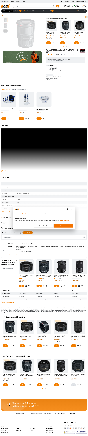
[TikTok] (79, 425)
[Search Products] (58, 6)
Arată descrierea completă (9, 171)
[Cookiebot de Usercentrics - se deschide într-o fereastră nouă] (67, 209)
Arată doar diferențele (8, 268)
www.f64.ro (24, 307)
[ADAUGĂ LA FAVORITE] (56, 43)
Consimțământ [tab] (23, 214)
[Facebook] (65, 425)
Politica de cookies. (65, 220)
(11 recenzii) (57, 54)
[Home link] (2, 15)
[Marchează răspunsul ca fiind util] (17, 251)
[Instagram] (68, 425)
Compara (73, 54)
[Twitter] (75, 425)
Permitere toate (63, 225)
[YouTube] (72, 425)
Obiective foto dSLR (18, 15)
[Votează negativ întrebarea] (4, 252)
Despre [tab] (64, 214)
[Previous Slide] (46, 25)
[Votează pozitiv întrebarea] (4, 246)
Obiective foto (8, 15)
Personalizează (43, 225)
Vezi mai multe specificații (9, 211)
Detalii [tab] (44, 214)
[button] (54, 6)
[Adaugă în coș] (48, 42)
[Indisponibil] (73, 387)
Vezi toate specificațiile (8, 302)
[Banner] (22, 57)
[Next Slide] (85, 25)
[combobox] (36, 6)
